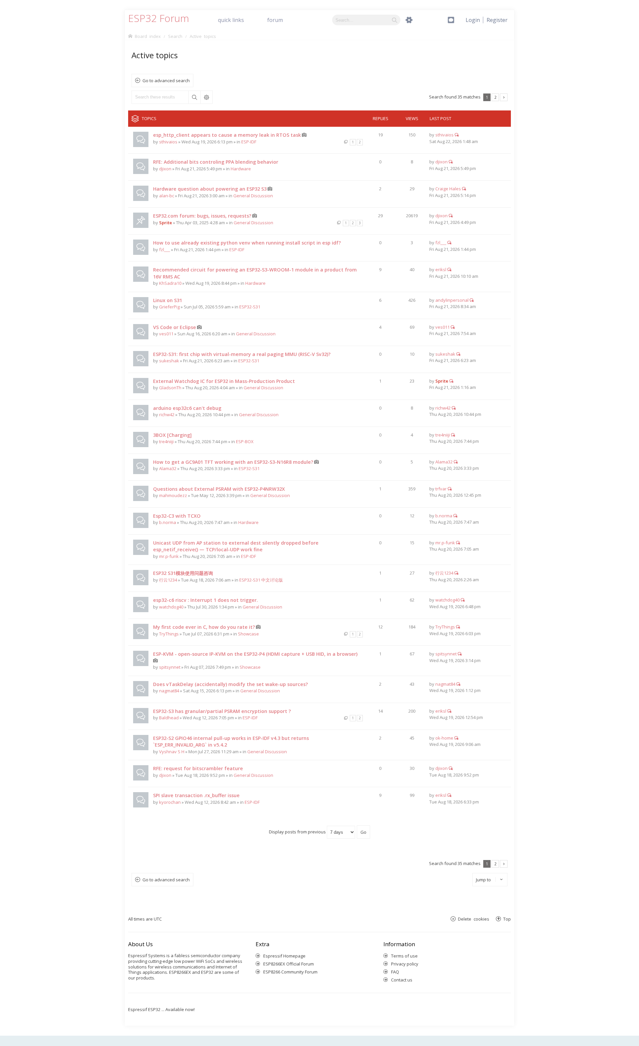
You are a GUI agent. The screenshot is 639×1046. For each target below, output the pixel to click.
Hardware (241, 169)
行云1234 (168, 580)
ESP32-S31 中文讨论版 (261, 580)
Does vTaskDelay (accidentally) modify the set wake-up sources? (230, 684)
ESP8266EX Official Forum (288, 964)
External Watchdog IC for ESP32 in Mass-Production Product (224, 381)
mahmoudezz (173, 495)
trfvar (441, 489)
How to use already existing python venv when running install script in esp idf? (247, 243)
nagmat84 (169, 691)
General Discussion (253, 196)
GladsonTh (170, 388)
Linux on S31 (167, 300)
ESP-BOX (245, 441)
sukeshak (169, 361)
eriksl (440, 269)
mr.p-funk (169, 556)
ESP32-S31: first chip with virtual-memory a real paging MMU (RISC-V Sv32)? (241, 354)
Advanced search (206, 97)
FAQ (395, 972)
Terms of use (404, 956)
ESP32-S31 (249, 307)
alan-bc (166, 196)
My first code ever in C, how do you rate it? (204, 627)
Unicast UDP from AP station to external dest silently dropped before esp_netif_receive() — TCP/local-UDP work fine (236, 546)
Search (194, 97)
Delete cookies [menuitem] (473, 919)
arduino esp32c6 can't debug (187, 408)
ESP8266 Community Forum (290, 972)
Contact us (401, 980)
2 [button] (495, 97)
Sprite (165, 223)
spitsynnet (169, 667)
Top (507, 919)
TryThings (169, 634)
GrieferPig (169, 307)
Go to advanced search (166, 81)
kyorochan (170, 802)
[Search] (394, 20)
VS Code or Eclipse (174, 327)
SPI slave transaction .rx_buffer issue (196, 795)
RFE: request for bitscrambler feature (198, 768)
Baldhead (169, 718)
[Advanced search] (409, 20)
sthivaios (168, 142)
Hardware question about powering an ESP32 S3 (210, 189)
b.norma (167, 522)
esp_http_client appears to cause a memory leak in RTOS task (227, 135)
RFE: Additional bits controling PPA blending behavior (215, 162)
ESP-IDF (248, 142)
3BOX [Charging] (172, 435)
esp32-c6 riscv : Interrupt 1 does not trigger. (205, 600)
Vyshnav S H (171, 752)
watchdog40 (171, 607)
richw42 (166, 415)
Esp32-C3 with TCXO (177, 516)
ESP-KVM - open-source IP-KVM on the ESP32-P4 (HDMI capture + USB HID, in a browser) (255, 654)
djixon (165, 169)
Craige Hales (448, 189)
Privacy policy (404, 964)
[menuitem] (497, 20)
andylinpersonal (452, 300)
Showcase (248, 634)
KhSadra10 (170, 283)
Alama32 (167, 468)
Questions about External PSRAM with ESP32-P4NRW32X (219, 489)
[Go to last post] (457, 135)
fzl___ (164, 250)
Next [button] (504, 97)
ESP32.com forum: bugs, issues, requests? (202, 216)
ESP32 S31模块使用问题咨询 (183, 573)
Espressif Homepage (284, 956)
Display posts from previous (298, 832)
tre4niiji (166, 441)
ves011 (166, 334)
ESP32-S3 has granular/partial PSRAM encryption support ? (222, 711)
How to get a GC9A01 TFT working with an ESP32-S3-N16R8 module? (233, 462)
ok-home (444, 738)
